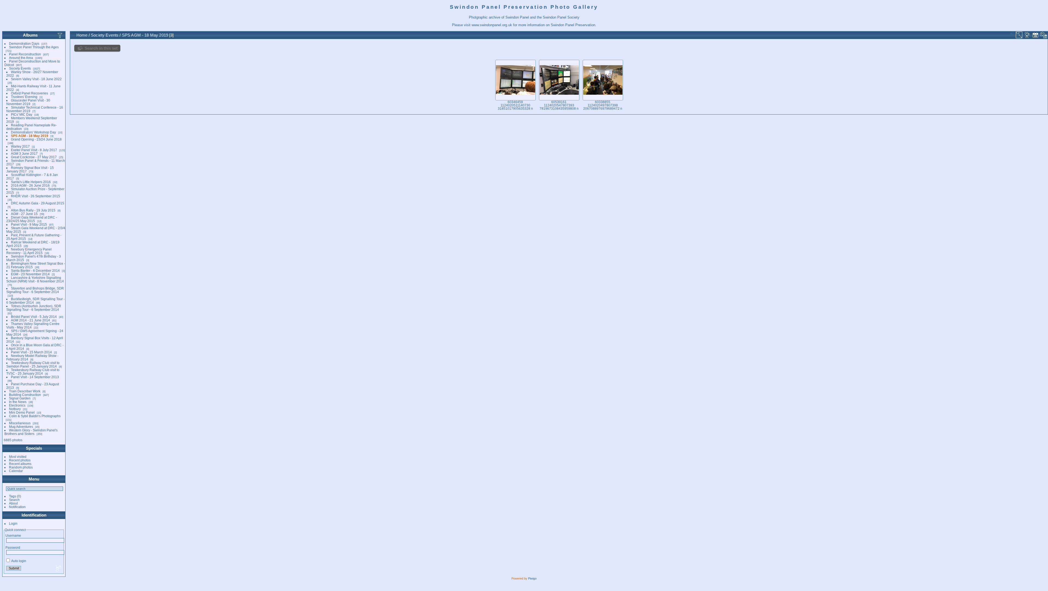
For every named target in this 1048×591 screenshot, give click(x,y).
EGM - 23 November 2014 (30, 274)
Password (12, 547)
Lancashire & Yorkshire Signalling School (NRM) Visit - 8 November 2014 (35, 279)
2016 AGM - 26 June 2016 (30, 185)
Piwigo (532, 578)
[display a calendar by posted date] (1035, 34)
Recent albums (20, 463)
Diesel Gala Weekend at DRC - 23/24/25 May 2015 (31, 219)
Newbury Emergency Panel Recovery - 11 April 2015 (29, 251)
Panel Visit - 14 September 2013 (35, 377)
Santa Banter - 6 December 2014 (35, 270)
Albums (30, 35)
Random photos (21, 467)
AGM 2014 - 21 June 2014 (30, 320)
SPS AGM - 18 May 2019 (29, 136)
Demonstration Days (24, 43)
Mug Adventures (21, 426)
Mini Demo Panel (22, 412)
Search (14, 500)
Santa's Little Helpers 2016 (31, 182)
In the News (17, 402)
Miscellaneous (20, 423)
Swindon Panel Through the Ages (34, 47)
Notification (17, 507)
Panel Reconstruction (25, 54)
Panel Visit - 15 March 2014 (31, 352)
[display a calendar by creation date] (1043, 34)
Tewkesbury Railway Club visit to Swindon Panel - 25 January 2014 (32, 364)
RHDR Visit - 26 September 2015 (35, 196)
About (13, 503)
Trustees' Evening (24, 96)
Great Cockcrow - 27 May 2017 (34, 157)
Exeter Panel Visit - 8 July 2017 (34, 150)
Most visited (17, 456)
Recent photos (20, 460)
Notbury (15, 409)
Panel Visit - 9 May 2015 (29, 224)
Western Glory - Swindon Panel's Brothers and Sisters (31, 431)
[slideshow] (1027, 34)
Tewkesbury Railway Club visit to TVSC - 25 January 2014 (32, 371)
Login (13, 523)
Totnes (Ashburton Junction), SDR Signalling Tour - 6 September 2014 (33, 307)
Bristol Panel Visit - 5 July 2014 (34, 316)
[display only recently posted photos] (60, 35)
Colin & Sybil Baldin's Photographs (35, 416)
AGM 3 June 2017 (24, 153)
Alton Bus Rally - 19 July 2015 (33, 210)
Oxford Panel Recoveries (29, 93)
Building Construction (25, 394)
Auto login (18, 561)
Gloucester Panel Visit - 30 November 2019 (28, 102)
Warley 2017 (20, 146)
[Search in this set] (1012, 33)
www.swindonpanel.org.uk (492, 25)
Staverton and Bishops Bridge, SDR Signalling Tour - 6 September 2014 (35, 290)
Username (13, 535)
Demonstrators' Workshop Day (33, 132)
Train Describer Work (24, 391)
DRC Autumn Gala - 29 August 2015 (37, 203)
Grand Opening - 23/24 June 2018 (36, 139)
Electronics (17, 405)
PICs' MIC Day (21, 114)
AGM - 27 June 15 (24, 214)
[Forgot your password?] (58, 568)
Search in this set (101, 48)
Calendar (16, 471)
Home (82, 35)
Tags (12, 496)
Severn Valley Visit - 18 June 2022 (36, 79)
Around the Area (21, 57)
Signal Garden (20, 398)
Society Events (20, 68)
